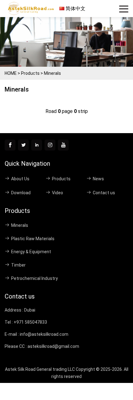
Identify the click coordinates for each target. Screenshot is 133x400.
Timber (18, 265)
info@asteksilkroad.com (44, 334)
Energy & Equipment (31, 251)
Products (30, 73)
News (98, 178)
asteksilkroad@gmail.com (53, 346)
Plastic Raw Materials (32, 238)
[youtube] (63, 145)
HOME (11, 73)
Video (57, 192)
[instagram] (50, 145)
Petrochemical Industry (34, 278)
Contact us (104, 192)
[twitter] (23, 145)
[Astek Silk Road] (32, 8)
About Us (20, 178)
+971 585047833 (30, 322)
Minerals (52, 73)
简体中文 (74, 8)
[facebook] (10, 145)
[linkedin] (36, 145)
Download (21, 192)
